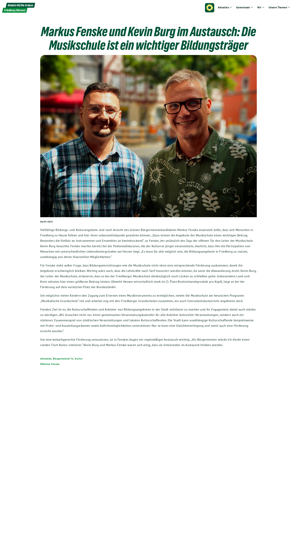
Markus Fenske (51, 364)
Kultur (79, 358)
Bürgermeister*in (63, 358)
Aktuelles (46, 358)
